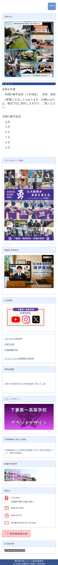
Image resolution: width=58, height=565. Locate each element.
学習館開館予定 (11, 349)
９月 (7, 147)
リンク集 (31, 560)
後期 (53, 94)
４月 (7, 121)
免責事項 (39, 560)
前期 (45, 94)
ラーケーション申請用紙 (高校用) (19, 358)
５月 (7, 126)
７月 (7, 137)
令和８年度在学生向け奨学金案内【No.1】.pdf (24, 383)
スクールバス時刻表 (13, 338)
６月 (7, 132)
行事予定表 (9, 344)
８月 (7, 142)
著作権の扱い (20, 560)
